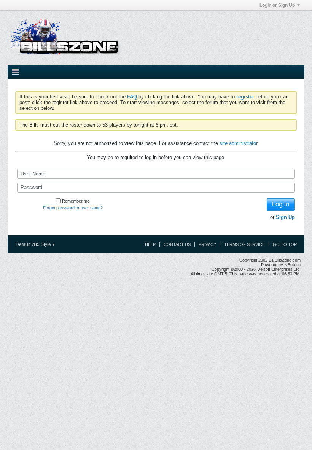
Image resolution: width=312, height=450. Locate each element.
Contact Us (177, 244)
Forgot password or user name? (73, 208)
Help (150, 244)
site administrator (238, 143)
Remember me (75, 201)
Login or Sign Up (277, 5)
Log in (280, 204)
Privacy (207, 244)
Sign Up (285, 217)
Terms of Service (244, 244)
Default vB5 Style (34, 244)
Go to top (285, 244)
